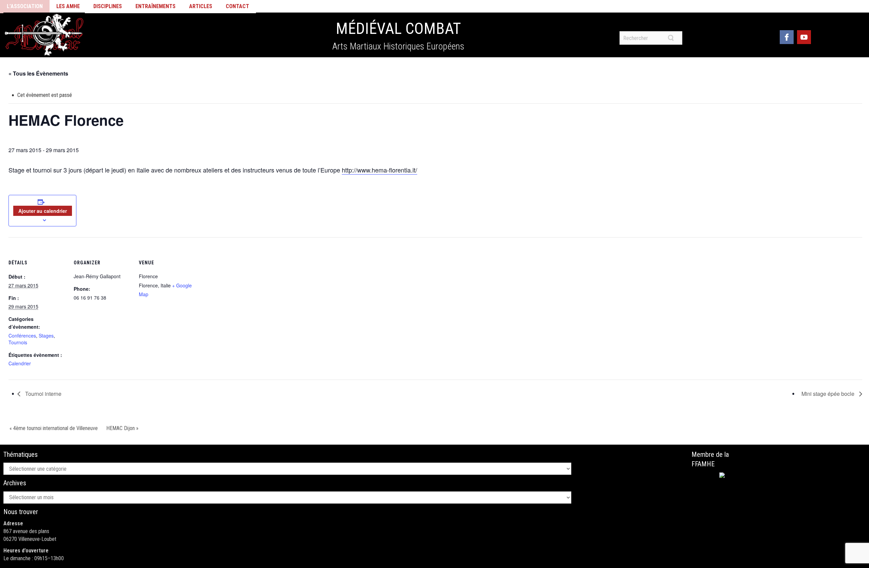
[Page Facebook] (787, 36)
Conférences (22, 335)
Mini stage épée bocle (828, 394)
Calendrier (19, 363)
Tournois (17, 342)
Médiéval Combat (398, 28)
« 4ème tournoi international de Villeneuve (54, 428)
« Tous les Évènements (38, 73)
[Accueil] (44, 35)
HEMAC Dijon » (122, 428)
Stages (46, 335)
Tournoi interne (42, 394)
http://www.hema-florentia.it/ (379, 169)
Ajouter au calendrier (42, 210)
